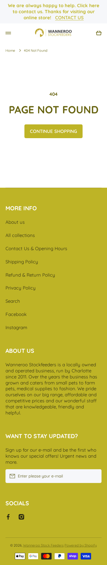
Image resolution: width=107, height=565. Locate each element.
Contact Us (69, 17)
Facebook (16, 314)
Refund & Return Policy (30, 275)
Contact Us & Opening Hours (36, 248)
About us (15, 222)
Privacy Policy (20, 288)
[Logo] (53, 33)
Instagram (16, 327)
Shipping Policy (21, 261)
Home (10, 50)
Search (12, 301)
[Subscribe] (95, 476)
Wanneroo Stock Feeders (43, 545)
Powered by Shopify (80, 545)
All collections (20, 235)
